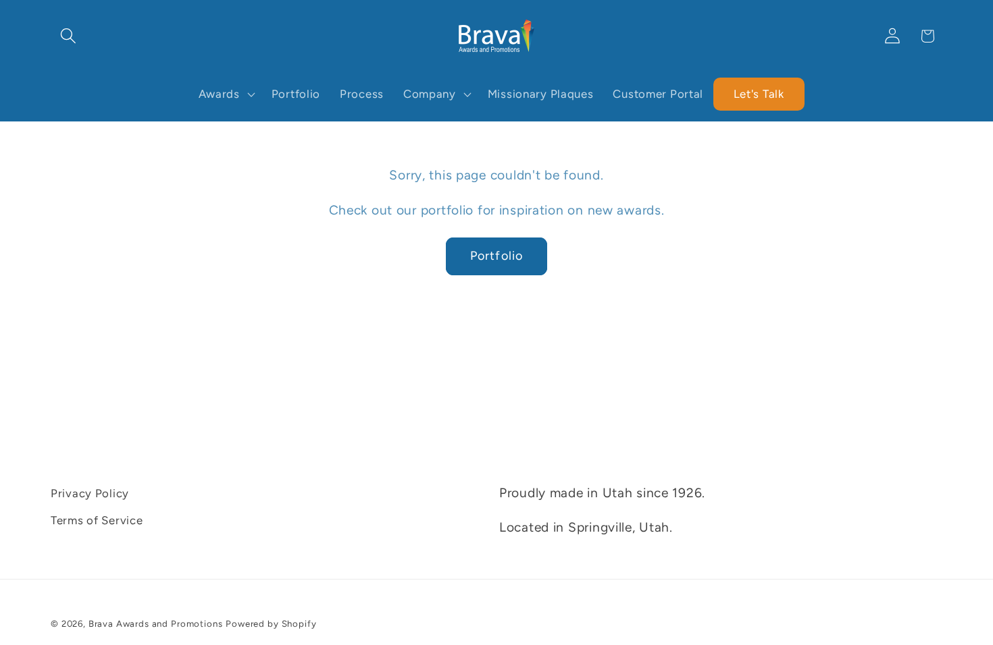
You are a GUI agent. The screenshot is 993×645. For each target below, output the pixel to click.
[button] (68, 36)
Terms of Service (97, 520)
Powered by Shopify (271, 623)
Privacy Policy (90, 493)
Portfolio (497, 255)
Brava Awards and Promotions (155, 623)
